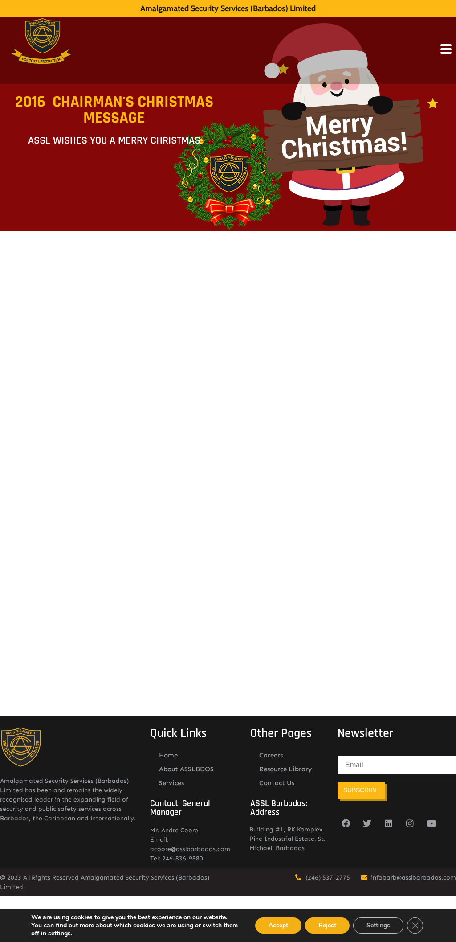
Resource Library (285, 769)
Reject (327, 925)
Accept (278, 925)
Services (171, 783)
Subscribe (361, 790)
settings (59, 934)
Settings (378, 925)
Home (168, 755)
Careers (271, 755)
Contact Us (276, 783)
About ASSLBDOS (186, 769)
